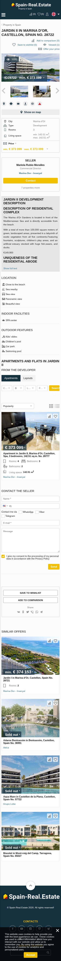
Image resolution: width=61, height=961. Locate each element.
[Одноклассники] (23, 612)
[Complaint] (39, 103)
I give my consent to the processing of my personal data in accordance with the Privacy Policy (32, 557)
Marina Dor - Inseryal (30, 173)
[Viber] (32, 612)
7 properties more (30, 187)
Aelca (6, 747)
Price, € (43, 388)
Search (56, 388)
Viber (42, 511)
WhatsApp (28, 511)
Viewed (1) (54, 44)
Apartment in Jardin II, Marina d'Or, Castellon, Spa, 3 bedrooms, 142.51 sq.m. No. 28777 (29, 454)
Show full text (10, 268)
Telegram (10, 515)
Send (54, 566)
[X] (27, 612)
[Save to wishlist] (55, 416)
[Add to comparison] (49, 416)
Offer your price (51, 49)
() (34, 14)
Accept (30, 955)
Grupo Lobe (9, 804)
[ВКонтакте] (18, 612)
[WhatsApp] (36, 612)
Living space (31, 388)
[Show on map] (3, 103)
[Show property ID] (32, 103)
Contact (30, 180)
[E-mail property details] (18, 103)
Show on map (32, 112)
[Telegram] (41, 612)
